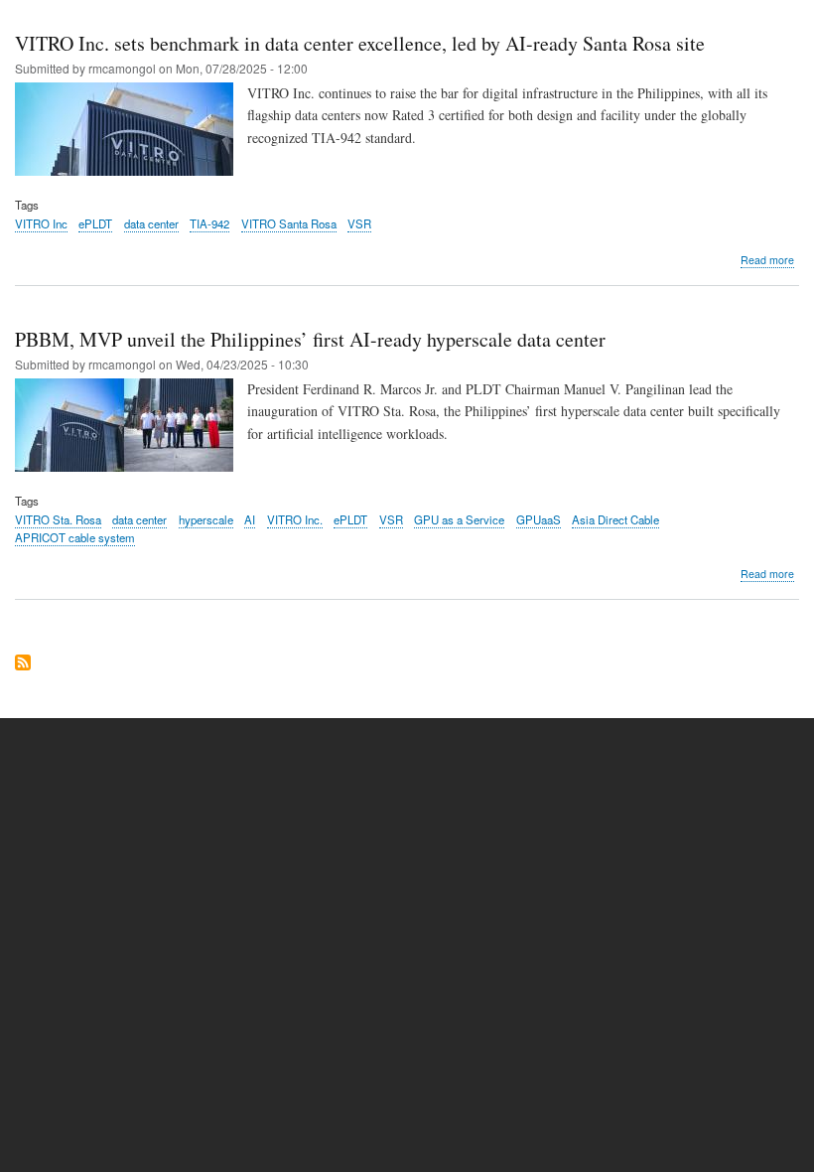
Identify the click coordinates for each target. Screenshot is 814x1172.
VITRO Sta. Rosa (58, 519)
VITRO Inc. (295, 519)
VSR (359, 223)
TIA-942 (209, 223)
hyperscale (206, 519)
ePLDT (95, 223)
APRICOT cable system (75, 537)
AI (249, 519)
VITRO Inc (41, 223)
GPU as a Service (459, 519)
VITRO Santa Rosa (289, 223)
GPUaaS (538, 519)
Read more (767, 260)
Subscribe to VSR (23, 664)
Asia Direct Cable (615, 519)
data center (151, 223)
